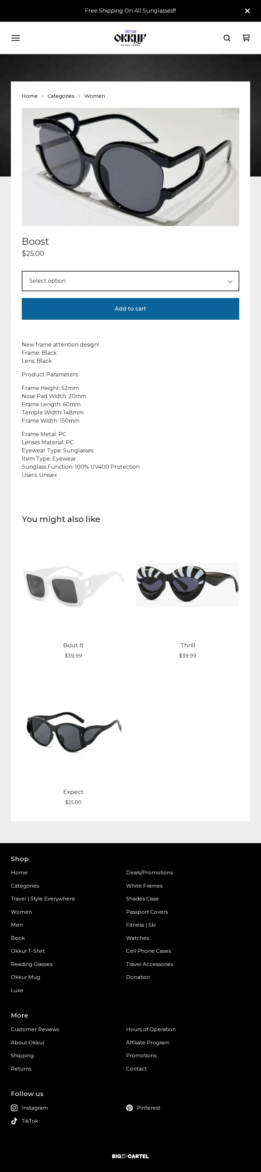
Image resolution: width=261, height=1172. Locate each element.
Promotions (141, 1055)
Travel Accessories (149, 964)
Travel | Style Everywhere (43, 898)
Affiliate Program (148, 1042)
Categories (61, 96)
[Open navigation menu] (16, 38)
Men (17, 925)
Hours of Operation (151, 1029)
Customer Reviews (35, 1029)
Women (94, 96)
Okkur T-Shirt (28, 951)
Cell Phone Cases (148, 951)
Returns (21, 1068)
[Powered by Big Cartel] (130, 1156)
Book (18, 938)
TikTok (30, 1121)
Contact (136, 1068)
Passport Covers (147, 912)
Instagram (35, 1107)
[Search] (227, 38)
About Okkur (28, 1042)
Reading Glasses (31, 964)
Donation (138, 977)
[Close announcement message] (247, 10)
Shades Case (142, 898)
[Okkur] (130, 38)
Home (30, 96)
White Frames (144, 885)
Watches (137, 938)
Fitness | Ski (141, 925)
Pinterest (148, 1107)
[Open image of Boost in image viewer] (130, 167)
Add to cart (130, 308)
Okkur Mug (25, 977)
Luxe (17, 990)
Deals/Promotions (149, 872)
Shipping (22, 1055)
